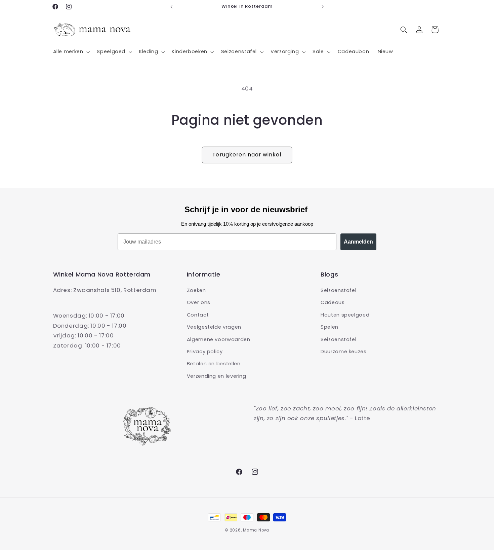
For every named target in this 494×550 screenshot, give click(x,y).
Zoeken (196, 290)
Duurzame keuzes (343, 351)
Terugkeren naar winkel (246, 154)
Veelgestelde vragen (214, 327)
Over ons (198, 302)
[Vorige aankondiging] (171, 6)
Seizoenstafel (338, 290)
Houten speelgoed (345, 314)
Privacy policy (205, 351)
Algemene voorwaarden (218, 339)
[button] (71, 51)
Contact (198, 314)
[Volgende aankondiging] (322, 6)
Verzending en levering (216, 376)
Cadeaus (332, 302)
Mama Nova (256, 530)
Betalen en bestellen (214, 363)
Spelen (329, 327)
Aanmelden (358, 242)
